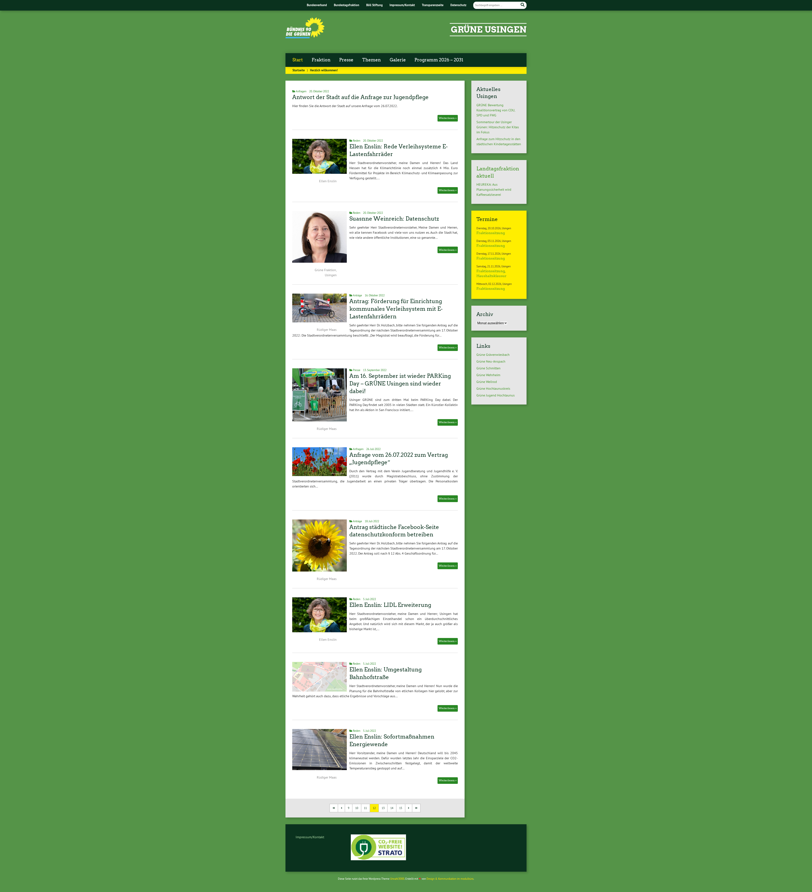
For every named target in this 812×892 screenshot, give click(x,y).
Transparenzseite (432, 5)
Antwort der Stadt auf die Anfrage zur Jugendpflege (360, 97)
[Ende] (416, 808)
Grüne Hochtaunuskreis (493, 388)
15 (400, 808)
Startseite (298, 70)
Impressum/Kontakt (402, 5)
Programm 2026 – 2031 (438, 60)
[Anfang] (334, 808)
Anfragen (301, 91)
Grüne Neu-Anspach (490, 361)
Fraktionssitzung (490, 233)
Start (297, 60)
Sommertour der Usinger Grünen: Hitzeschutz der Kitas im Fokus (497, 127)
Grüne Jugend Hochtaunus (495, 395)
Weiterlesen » (448, 118)
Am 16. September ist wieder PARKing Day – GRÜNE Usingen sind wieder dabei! (400, 384)
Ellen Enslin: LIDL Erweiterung (390, 605)
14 (391, 808)
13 (383, 808)
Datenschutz (458, 5)
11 (365, 808)
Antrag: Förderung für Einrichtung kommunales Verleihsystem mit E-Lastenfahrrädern (396, 309)
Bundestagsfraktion (346, 5)
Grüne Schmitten (488, 368)
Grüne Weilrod (486, 382)
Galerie (398, 60)
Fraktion (321, 60)
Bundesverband (317, 5)
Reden (356, 140)
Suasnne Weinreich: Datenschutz (394, 218)
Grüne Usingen (489, 30)
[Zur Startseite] (305, 37)
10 (356, 808)
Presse (346, 60)
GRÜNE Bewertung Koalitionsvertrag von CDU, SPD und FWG (495, 110)
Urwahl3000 (397, 878)
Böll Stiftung (374, 5)
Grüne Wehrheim (488, 375)
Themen (371, 60)
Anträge (357, 295)
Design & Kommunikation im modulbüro (450, 878)
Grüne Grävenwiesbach (493, 354)
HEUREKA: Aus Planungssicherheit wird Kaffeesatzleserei (493, 189)
